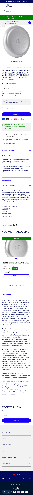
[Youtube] (23, 478)
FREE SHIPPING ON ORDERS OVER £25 (16, 1)
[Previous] (3, 1)
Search (8, 11)
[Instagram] (16, 478)
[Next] (29, 1)
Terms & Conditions (13, 343)
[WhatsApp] (17, 225)
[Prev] (5, 285)
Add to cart (16, 276)
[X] (10, 478)
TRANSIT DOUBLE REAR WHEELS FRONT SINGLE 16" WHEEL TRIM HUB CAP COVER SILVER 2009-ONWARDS (16, 264)
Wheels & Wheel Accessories (13, 67)
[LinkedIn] (30, 478)
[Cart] (30, 5)
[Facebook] (3, 478)
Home (3, 67)
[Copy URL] (14, 225)
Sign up (16, 420)
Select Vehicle (25, 101)
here (8, 369)
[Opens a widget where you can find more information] (6, 492)
